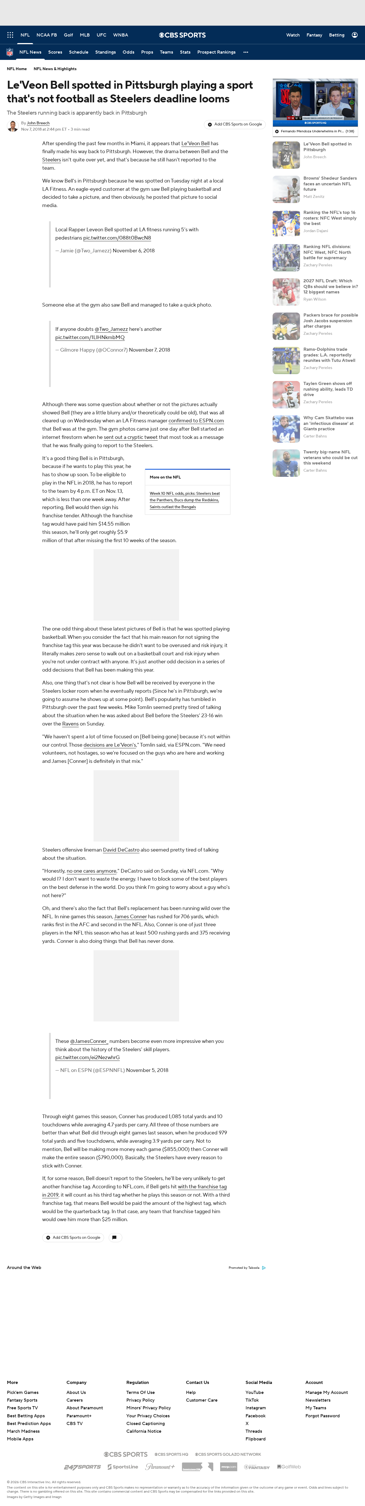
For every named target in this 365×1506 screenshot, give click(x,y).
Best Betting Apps (26, 1416)
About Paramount (84, 1408)
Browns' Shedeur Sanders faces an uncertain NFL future (330, 183)
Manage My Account (326, 1392)
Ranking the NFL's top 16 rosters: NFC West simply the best (330, 218)
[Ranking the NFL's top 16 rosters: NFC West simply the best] (286, 223)
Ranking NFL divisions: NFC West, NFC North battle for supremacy (327, 252)
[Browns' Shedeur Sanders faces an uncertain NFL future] (286, 189)
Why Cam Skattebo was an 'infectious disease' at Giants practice (328, 423)
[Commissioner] (197, 1465)
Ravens (70, 724)
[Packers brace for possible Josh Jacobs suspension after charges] (286, 326)
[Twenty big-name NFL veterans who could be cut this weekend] (286, 463)
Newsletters (317, 1400)
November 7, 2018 (149, 350)
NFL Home (17, 69)
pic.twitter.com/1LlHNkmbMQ (90, 337)
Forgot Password (322, 1416)
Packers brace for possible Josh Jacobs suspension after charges (330, 320)
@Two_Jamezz (111, 329)
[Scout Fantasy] (257, 1466)
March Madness (23, 1431)
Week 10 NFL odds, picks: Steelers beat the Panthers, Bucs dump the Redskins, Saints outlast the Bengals (185, 500)
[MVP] (228, 1465)
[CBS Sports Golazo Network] (228, 1454)
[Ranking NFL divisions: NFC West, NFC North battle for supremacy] (286, 257)
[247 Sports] (82, 1466)
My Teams (315, 1408)
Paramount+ (79, 1416)
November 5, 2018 (147, 1070)
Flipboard (256, 1439)
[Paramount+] (160, 1465)
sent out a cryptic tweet (131, 437)
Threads (254, 1431)
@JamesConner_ (89, 1041)
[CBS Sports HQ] (171, 1454)
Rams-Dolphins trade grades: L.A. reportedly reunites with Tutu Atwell (329, 354)
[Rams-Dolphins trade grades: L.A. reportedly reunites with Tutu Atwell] (286, 360)
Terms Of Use (140, 1392)
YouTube (255, 1392)
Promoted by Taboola (244, 1268)
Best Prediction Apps (29, 1423)
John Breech (38, 123)
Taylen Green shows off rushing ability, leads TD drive (328, 389)
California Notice (143, 1426)
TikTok (252, 1400)
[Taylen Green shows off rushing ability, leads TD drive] (286, 394)
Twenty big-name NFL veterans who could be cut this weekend (330, 457)
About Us (76, 1392)
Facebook (255, 1416)
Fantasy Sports (22, 1400)
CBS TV (74, 1423)
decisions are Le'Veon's (110, 745)
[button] (246, 52)
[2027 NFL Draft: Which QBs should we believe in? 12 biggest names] (286, 292)
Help (191, 1392)
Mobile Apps (20, 1439)
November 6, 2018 (134, 251)
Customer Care (202, 1400)
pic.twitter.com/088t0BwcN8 (117, 238)
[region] (315, 103)
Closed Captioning (145, 1418)
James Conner (130, 916)
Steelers (51, 160)
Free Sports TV (22, 1408)
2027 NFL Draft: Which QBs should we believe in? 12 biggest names (330, 286)
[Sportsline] (123, 1466)
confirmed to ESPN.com (196, 420)
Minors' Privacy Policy (148, 1408)
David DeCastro (121, 850)
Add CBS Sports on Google (238, 124)
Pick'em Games (22, 1392)
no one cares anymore (91, 871)
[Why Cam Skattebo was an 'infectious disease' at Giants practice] (286, 429)
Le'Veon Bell (195, 143)
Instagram (256, 1408)
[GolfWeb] (289, 1467)
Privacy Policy (140, 1400)
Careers (74, 1400)
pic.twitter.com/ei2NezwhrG (87, 1057)
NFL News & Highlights (55, 69)
